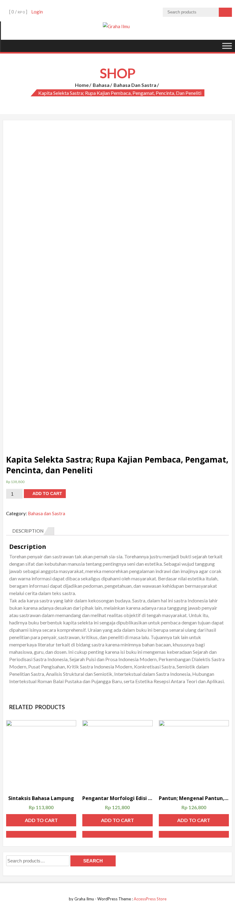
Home (82, 85)
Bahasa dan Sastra (135, 85)
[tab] (30, 531)
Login (37, 11)
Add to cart (47, 493)
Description (27, 531)
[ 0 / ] (17, 11)
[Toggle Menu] (227, 46)
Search (93, 860)
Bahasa (101, 85)
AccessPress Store (150, 898)
